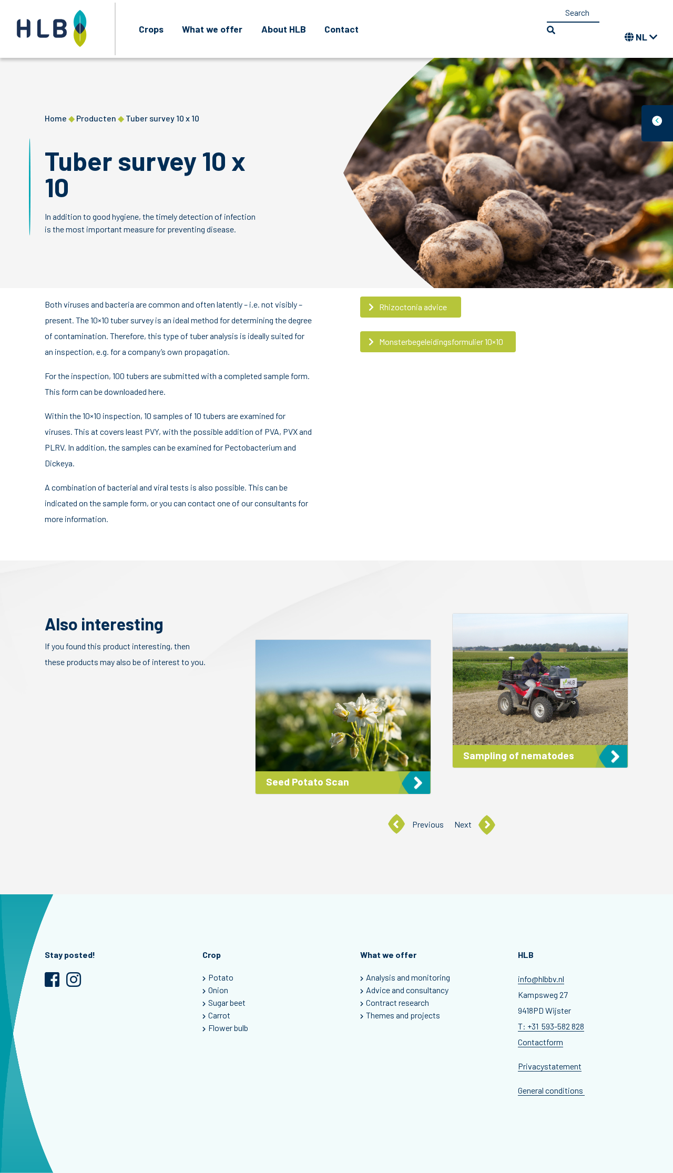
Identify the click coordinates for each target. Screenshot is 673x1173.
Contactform (540, 1042)
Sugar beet (227, 1002)
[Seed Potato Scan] (343, 717)
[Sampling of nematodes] (540, 691)
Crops (151, 29)
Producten (96, 118)
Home (56, 118)
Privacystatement (550, 1066)
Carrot (219, 1015)
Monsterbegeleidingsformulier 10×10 (441, 341)
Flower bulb (228, 1028)
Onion (218, 990)
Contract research (397, 1002)
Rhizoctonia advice (413, 307)
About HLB (283, 29)
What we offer (212, 29)
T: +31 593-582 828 (551, 1026)
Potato (220, 977)
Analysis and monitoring (408, 977)
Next (463, 824)
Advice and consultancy (407, 990)
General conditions (551, 1090)
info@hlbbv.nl (541, 979)
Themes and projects (403, 1015)
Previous (428, 824)
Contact (341, 29)
